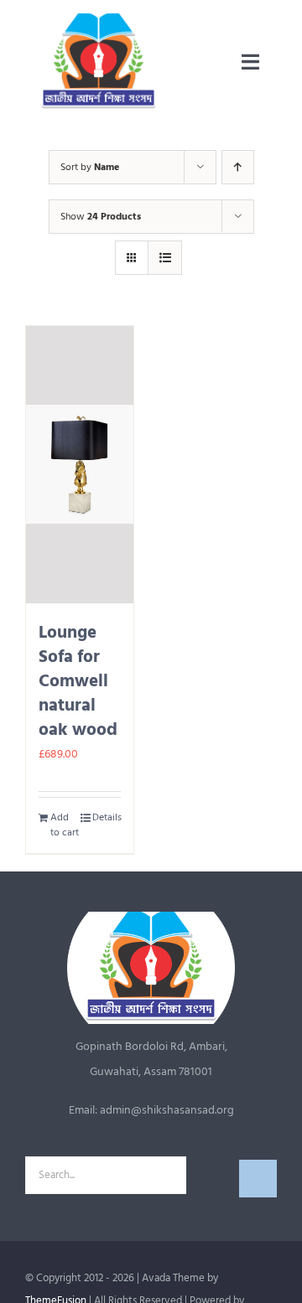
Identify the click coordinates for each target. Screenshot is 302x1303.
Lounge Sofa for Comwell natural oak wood (78, 681)
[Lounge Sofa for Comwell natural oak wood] (79, 464)
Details (106, 817)
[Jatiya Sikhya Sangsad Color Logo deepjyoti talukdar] (98, 18)
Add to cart (64, 825)
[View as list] (164, 257)
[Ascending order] (237, 167)
